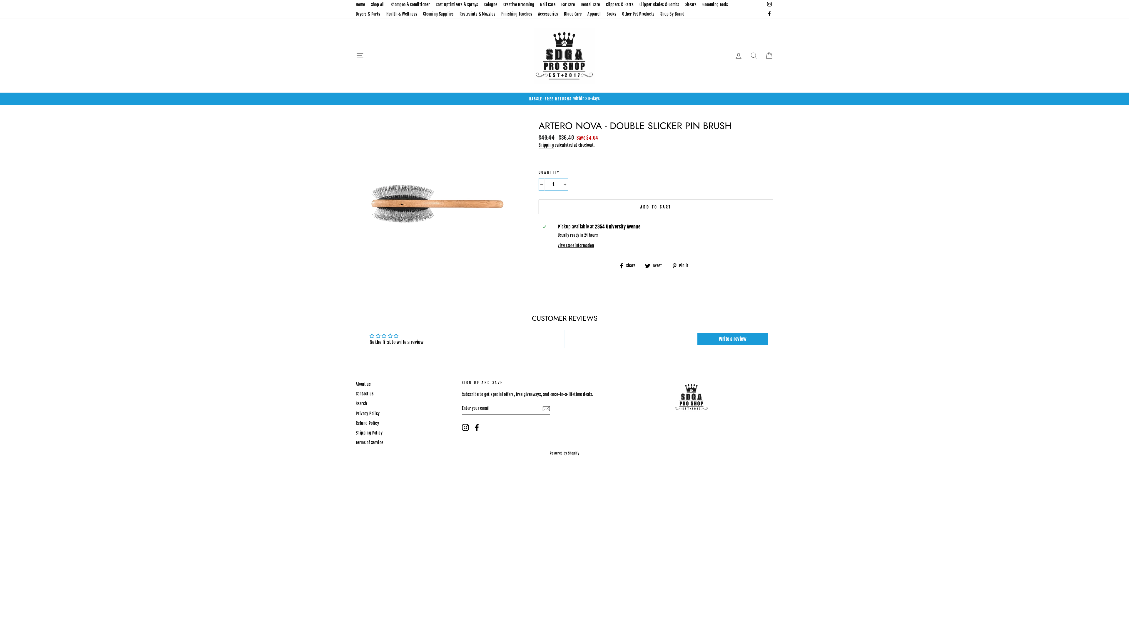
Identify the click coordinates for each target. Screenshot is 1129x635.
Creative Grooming (519, 4)
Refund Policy (367, 423)
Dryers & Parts (368, 13)
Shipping (546, 145)
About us (363, 384)
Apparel (594, 13)
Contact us (365, 393)
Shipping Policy (369, 432)
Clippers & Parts (620, 4)
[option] (564, 99)
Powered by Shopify (564, 453)
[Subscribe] (546, 408)
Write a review (732, 339)
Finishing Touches (516, 13)
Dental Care (590, 4)
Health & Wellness (401, 13)
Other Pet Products (638, 13)
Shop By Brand (672, 13)
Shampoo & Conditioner (410, 4)
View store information (576, 245)
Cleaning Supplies (438, 13)
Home (360, 4)
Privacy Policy (368, 413)
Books (611, 13)
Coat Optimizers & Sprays (457, 4)
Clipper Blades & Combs (659, 4)
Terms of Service (369, 442)
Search (361, 403)
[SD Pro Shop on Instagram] (465, 427)
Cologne (490, 4)
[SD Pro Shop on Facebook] (476, 427)
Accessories (548, 13)
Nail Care (547, 4)
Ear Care (568, 4)
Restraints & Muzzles (477, 13)
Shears (691, 4)
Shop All (378, 4)
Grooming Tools (715, 4)
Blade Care (573, 13)
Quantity (549, 172)
